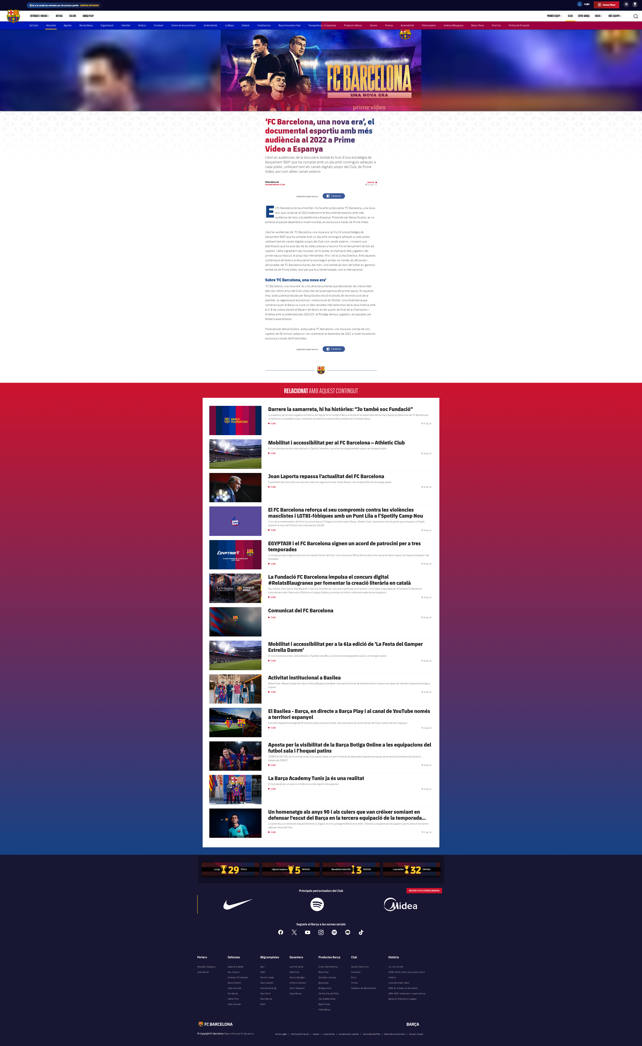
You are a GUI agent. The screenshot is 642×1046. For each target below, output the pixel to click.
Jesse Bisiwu (296, 993)
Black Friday (324, 1004)
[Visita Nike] (237, 904)
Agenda (67, 25)
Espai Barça (584, 16)
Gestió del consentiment (394, 1034)
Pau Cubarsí (234, 972)
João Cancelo (234, 1004)
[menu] (635, 4)
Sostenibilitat (210, 25)
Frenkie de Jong (268, 988)
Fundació (158, 25)
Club (570, 16)
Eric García (233, 993)
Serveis (373, 25)
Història (142, 25)
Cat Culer (33, 25)
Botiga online (324, 988)
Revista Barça (86, 25)
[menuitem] (635, 4)
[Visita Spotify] (317, 904)
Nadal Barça (324, 1009)
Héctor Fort (233, 998)
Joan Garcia (203, 972)
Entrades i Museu (38, 16)
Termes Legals (281, 1034)
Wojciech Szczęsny (206, 966)
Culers (72, 16)
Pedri (262, 972)
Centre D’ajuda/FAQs (371, 1034)
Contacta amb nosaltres (349, 1034)
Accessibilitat (407, 25)
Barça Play (88, 16)
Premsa (389, 25)
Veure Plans (609, 4)
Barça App (323, 982)
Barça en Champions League (402, 998)
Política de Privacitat (519, 25)
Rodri (263, 1004)
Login (585, 4)
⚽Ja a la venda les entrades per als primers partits (64, 5)
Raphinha (294, 972)
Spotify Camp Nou (360, 966)
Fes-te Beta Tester (327, 998)
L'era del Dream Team (398, 982)
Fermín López (267, 977)
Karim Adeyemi (297, 988)
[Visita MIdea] (400, 904)
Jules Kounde (234, 988)
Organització (107, 25)
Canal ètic (355, 972)
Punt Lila (496, 25)
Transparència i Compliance (322, 25)
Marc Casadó (266, 982)
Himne (354, 982)
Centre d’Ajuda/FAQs (328, 993)
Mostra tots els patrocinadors (424, 890)
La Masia (229, 25)
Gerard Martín (234, 982)
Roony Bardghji (297, 977)
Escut (353, 977)
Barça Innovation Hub (289, 25)
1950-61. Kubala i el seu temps (403, 988)
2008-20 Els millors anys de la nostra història (406, 975)
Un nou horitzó (395, 966)
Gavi (262, 966)
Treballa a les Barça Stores (363, 988)
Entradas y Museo (327, 977)
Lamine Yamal (296, 966)
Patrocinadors (429, 25)
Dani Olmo (265, 993)
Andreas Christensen (238, 977)
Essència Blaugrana (453, 25)
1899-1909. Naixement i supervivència (406, 993)
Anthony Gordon (298, 982)
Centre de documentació (183, 25)
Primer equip (553, 16)
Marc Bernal (266, 998)
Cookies (316, 1034)
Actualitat (51, 25)
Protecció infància (353, 25)
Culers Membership (328, 966)
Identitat (126, 25)
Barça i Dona (477, 25)
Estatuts (245, 25)
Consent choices (416, 1034)
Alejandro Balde (235, 966)
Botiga (59, 16)
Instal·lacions (264, 25)
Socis (597, 16)
